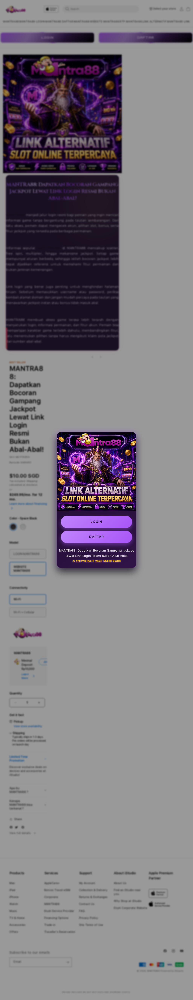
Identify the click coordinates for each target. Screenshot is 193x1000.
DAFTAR (96, 537)
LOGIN (96, 522)
